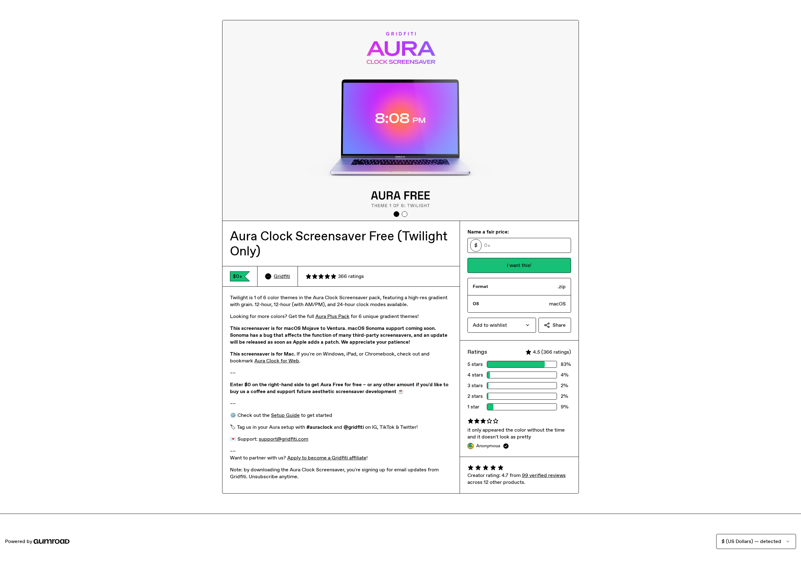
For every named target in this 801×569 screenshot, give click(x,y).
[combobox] (501, 325)
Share (559, 325)
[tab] (396, 214)
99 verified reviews (544, 475)
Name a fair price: (488, 232)
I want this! (519, 265)
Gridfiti (282, 276)
